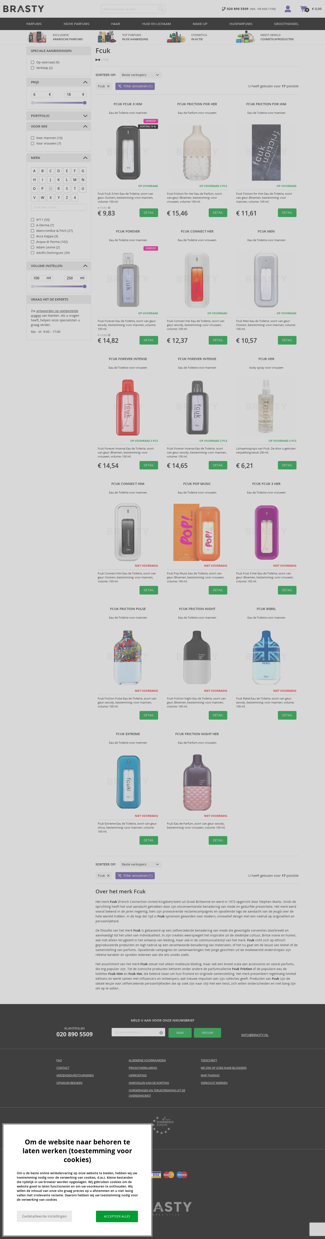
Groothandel (286, 24)
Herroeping (138, 1075)
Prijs (35, 82)
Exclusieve (68, 37)
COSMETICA (199, 37)
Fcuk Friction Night (197, 609)
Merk (35, 158)
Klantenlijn (74, 1032)
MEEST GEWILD (277, 37)
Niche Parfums (76, 24)
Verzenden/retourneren (75, 1075)
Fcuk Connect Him (127, 484)
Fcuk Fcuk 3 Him (128, 104)
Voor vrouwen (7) (48, 143)
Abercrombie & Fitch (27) (54, 231)
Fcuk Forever (128, 231)
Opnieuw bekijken (69, 1083)
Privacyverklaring (143, 1068)
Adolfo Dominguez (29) (53, 253)
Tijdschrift (209, 1060)
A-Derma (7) (45, 225)
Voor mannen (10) (49, 138)
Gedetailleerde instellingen (44, 1216)
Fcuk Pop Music (197, 484)
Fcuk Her (266, 359)
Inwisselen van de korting (149, 1083)
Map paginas (210, 1075)
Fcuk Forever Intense (128, 359)
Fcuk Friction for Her (197, 104)
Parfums (34, 24)
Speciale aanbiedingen (51, 51)
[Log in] (288, 9)
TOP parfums (135, 37)
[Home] (98, 60)
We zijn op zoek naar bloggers (224, 1068)
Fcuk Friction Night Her (197, 734)
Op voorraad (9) (47, 62)
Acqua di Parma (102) (52, 242)
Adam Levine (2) (48, 247)
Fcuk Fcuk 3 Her (266, 484)
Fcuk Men (266, 231)
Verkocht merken (214, 1083)
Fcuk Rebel (266, 609)
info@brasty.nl (255, 1035)
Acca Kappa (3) (47, 236)
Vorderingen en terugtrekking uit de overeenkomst (157, 1093)
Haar (115, 24)
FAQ (59, 1060)
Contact (62, 1068)
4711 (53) (43, 220)
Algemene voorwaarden (147, 1060)
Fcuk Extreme (128, 734)
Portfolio (40, 116)
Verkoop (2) (44, 68)
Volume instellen (47, 266)
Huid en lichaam (156, 24)
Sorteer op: (106, 75)
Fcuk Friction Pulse (128, 609)
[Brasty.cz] (162, 1214)
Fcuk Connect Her (197, 231)
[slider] (33, 103)
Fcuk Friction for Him (266, 104)
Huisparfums (240, 24)
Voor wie (39, 126)
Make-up (200, 24)
